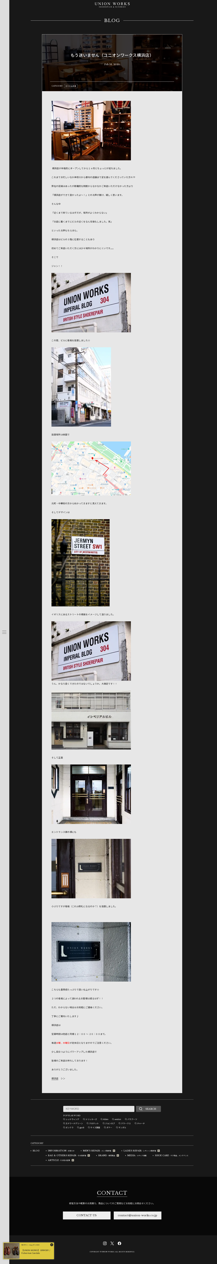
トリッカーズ (91, 1119)
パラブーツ (132, 1119)
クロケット (94, 1123)
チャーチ (141, 1123)
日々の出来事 (70, 86)
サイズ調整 (95, 1127)
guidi (82, 1127)
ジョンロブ (110, 1123)
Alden (105, 1119)
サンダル (122, 1127)
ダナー (109, 1127)
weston (118, 1119)
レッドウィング (72, 1119)
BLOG (112, 20)
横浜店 (54, 1078)
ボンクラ (69, 1127)
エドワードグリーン (74, 1123)
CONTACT (112, 1193)
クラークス (126, 1123)
